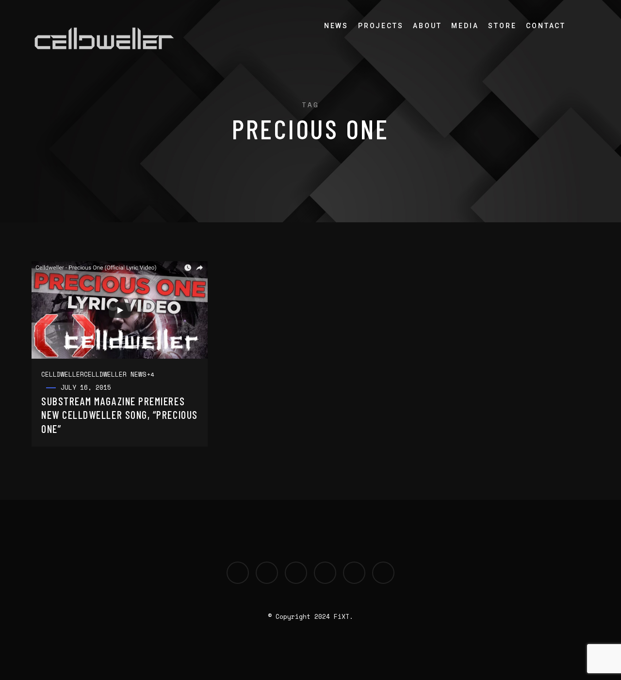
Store (502, 26)
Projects (380, 26)
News (336, 26)
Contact (546, 26)
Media (464, 26)
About (427, 26)
